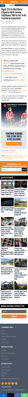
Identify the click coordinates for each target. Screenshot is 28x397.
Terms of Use (5, 370)
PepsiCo (11, 157)
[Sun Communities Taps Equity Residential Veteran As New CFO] (20, 207)
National (12, 5)
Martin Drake (4, 23)
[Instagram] (13, 383)
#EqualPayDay (8, 71)
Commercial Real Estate (21, 5)
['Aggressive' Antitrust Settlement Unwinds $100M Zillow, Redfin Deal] (7, 248)
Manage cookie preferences (10, 378)
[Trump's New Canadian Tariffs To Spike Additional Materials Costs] (20, 248)
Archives (4, 350)
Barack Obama (13, 155)
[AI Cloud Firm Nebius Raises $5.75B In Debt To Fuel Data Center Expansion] (20, 188)
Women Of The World (6, 159)
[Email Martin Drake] (8, 23)
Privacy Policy (5, 367)
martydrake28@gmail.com (9, 152)
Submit (24, 169)
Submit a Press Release (8, 336)
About (3, 331)
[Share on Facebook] (17, 395)
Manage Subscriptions (8, 353)
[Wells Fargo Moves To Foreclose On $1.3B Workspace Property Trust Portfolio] (7, 269)
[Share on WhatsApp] (24, 395)
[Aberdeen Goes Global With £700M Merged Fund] (7, 207)
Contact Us (4, 342)
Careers (3, 339)
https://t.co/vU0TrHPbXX (12, 74)
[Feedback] (16, 383)
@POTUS (6, 63)
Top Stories (5, 359)
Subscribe (24, 2)
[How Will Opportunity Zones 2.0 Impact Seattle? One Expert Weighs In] (20, 291)
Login (3, 375)
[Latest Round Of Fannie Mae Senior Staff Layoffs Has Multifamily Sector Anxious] (7, 291)
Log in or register (14, 143)
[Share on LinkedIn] (3, 395)
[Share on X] (10, 395)
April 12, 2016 (19, 80)
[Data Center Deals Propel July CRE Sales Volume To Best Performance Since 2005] (7, 227)
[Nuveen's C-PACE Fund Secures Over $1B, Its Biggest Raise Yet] (7, 188)
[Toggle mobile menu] (2, 2)
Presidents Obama (18, 157)
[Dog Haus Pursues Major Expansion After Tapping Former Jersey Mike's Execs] (20, 227)
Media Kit (4, 333)
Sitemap (3, 373)
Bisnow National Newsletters (12, 306)
